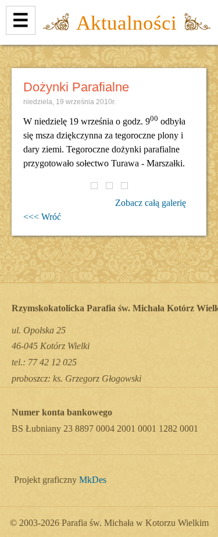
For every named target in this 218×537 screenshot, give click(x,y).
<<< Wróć (42, 217)
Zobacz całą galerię (150, 203)
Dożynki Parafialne (76, 87)
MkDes (92, 480)
